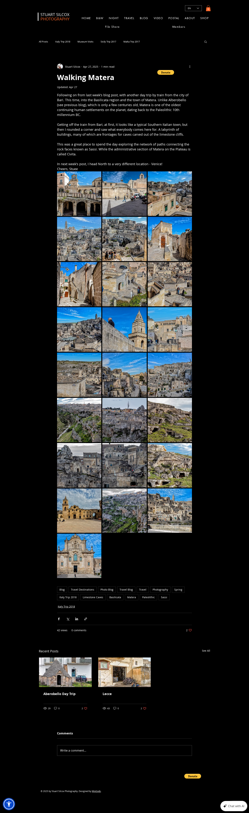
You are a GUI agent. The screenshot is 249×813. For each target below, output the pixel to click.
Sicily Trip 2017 (108, 41)
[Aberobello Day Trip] (65, 672)
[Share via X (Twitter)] (67, 619)
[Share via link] (85, 619)
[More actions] (190, 66)
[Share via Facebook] (59, 619)
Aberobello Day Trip (59, 694)
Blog (62, 589)
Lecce (107, 694)
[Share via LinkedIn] (76, 619)
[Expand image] (79, 193)
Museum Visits (85, 41)
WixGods (96, 791)
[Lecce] (124, 672)
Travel (142, 589)
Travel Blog (126, 589)
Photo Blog (106, 589)
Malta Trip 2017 (131, 41)
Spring (178, 589)
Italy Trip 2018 (62, 41)
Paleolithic (148, 597)
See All (206, 650)
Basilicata (115, 597)
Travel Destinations (82, 589)
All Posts (43, 41)
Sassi (164, 597)
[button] (208, 8)
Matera (131, 597)
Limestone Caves (93, 597)
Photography (160, 589)
